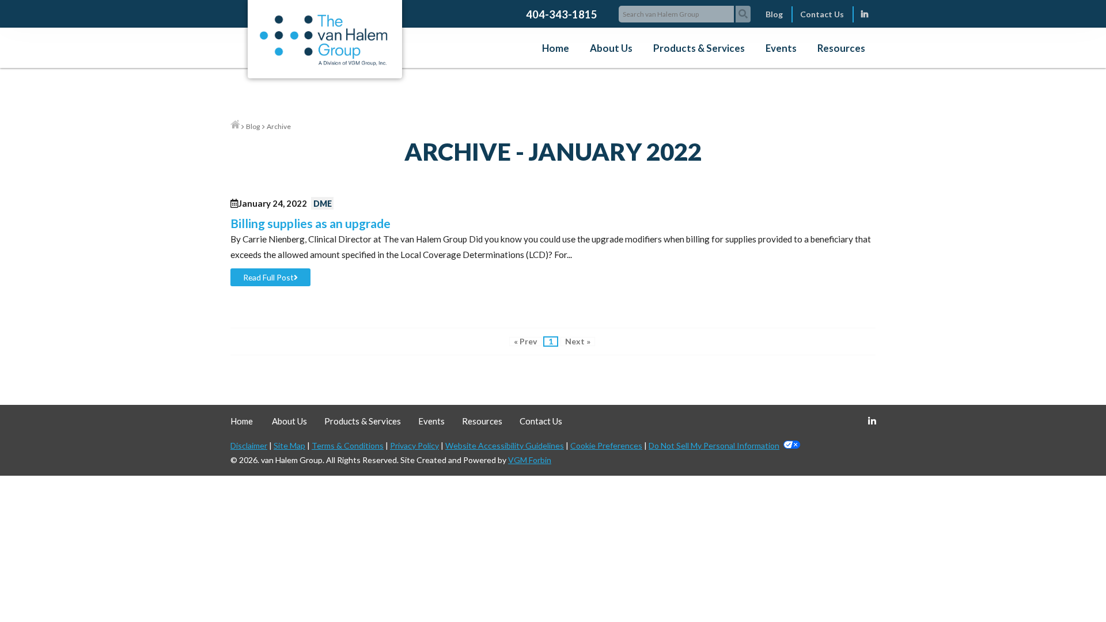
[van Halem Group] (323, 62)
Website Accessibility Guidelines (504, 445)
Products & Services (699, 48)
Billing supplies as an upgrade (310, 223)
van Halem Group (292, 460)
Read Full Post (268, 277)
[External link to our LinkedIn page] (864, 14)
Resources (841, 48)
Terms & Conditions (348, 445)
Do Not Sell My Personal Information (714, 445)
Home (555, 48)
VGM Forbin (529, 460)
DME (322, 203)
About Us (611, 48)
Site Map (289, 445)
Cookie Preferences (606, 445)
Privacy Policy (414, 445)
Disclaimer (248, 445)
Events (781, 48)
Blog (774, 14)
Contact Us (822, 14)
